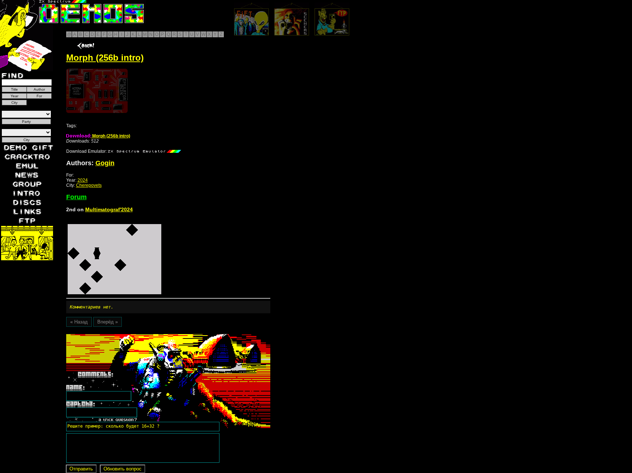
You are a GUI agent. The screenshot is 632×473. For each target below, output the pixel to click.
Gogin (104, 163)
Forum (76, 197)
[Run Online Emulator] (97, 91)
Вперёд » (107, 322)
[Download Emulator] (144, 151)
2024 (83, 180)
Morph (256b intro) (110, 136)
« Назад (79, 322)
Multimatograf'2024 (109, 209)
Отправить (81, 469)
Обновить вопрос (123, 469)
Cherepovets (89, 185)
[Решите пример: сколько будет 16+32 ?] (112, 336)
